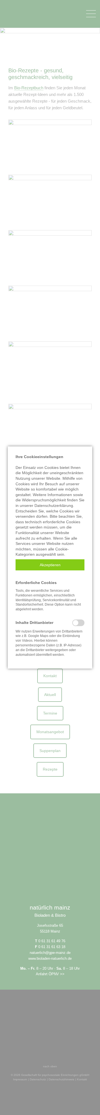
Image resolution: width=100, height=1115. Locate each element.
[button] (50, 564)
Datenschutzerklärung (53, 505)
